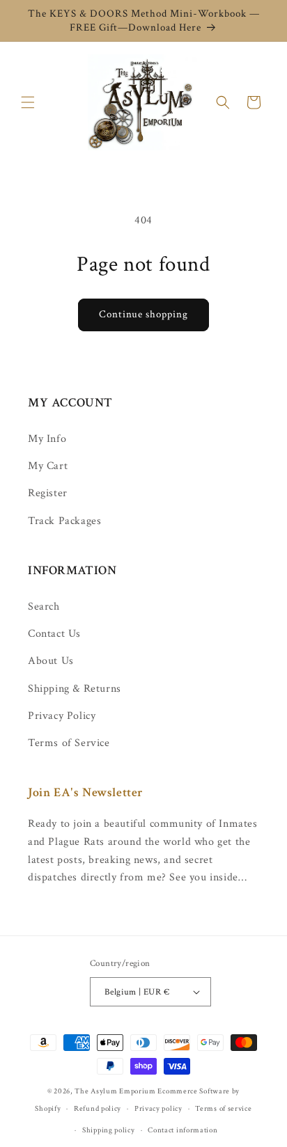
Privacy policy (158, 1109)
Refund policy (97, 1109)
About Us (51, 661)
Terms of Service (69, 743)
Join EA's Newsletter (86, 792)
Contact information (182, 1130)
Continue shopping (143, 314)
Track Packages (64, 521)
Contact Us (54, 633)
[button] (28, 102)
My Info (47, 439)
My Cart (48, 466)
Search (44, 606)
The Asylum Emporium (115, 1091)
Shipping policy (108, 1130)
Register (48, 493)
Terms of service (223, 1109)
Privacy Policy (61, 716)
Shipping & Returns (74, 688)
